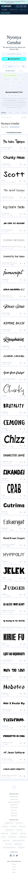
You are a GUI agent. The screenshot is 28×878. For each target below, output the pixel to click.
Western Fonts (6, 840)
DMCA (14, 872)
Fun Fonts (3, 837)
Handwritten (15, 79)
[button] (21, 6)
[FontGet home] (6, 6)
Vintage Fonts (14, 833)
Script (13, 86)
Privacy (14, 864)
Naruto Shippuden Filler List (9, 847)
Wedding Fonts (22, 837)
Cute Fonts (19, 830)
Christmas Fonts (12, 837)
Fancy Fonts (13, 826)
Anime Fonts (8, 844)
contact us (17, 2)
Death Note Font (14, 796)
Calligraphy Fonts (9, 823)
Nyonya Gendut (12, 100)
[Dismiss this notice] (26, 2)
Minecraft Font (14, 799)
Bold (23, 79)
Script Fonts (5, 826)
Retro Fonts (23, 833)
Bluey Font (14, 810)
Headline (20, 82)
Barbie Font (14, 813)
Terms (14, 867)
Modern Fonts (5, 833)
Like (11, 66)
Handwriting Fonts (9, 830)
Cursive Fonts (19, 823)
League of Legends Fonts (18, 840)
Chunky (21, 75)
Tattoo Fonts (22, 826)
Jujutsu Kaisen (14, 807)
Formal (7, 82)
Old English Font (18, 844)
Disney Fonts (21, 847)
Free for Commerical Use (10, 75)
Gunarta (11, 95)
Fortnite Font (14, 815)
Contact (14, 869)
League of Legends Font (14, 802)
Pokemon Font (14, 805)
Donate (18, 95)
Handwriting (6, 79)
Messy (13, 82)
